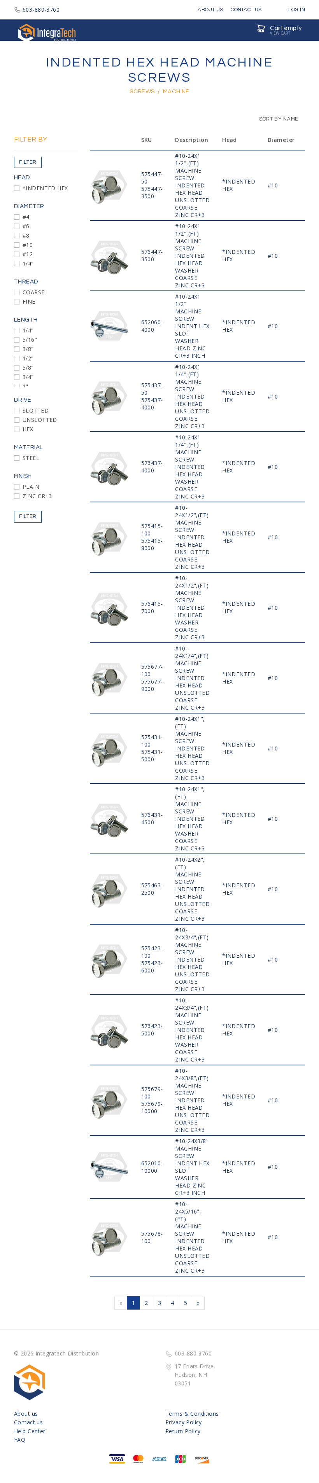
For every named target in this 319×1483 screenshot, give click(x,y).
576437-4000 (152, 466)
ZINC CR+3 (37, 496)
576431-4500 (152, 818)
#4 (26, 216)
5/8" (28, 367)
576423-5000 (152, 1029)
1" (25, 386)
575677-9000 (152, 685)
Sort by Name (278, 119)
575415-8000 (152, 544)
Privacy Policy (183, 1422)
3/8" (28, 349)
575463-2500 (152, 888)
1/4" (28, 263)
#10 (28, 244)
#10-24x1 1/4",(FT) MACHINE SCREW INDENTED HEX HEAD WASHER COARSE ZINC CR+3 (190, 467)
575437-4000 (152, 403)
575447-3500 (152, 192)
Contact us (28, 1422)
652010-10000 (152, 1166)
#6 (26, 226)
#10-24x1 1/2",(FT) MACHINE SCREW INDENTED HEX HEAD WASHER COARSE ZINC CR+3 (190, 255)
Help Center (30, 1431)
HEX (28, 429)
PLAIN (31, 486)
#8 (26, 235)
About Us (210, 9)
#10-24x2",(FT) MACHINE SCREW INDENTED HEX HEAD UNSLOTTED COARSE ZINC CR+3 (192, 889)
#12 (28, 254)
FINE (29, 301)
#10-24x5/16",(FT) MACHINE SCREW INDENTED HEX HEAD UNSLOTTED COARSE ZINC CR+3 (192, 1237)
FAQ (19, 1439)
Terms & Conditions (192, 1413)
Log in (296, 9)
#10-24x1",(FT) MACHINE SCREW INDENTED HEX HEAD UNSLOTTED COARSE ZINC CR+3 (192, 748)
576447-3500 (152, 255)
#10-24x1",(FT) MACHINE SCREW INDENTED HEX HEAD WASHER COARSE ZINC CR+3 (190, 818)
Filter (28, 162)
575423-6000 (152, 966)
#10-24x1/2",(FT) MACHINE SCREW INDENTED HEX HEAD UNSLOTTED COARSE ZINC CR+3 (192, 537)
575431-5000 (152, 755)
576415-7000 (152, 607)
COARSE (34, 292)
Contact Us (246, 9)
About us (26, 1413)
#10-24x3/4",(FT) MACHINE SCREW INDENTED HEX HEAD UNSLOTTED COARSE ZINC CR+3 (192, 959)
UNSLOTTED (40, 419)
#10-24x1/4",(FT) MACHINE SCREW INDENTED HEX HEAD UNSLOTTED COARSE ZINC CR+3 (192, 678)
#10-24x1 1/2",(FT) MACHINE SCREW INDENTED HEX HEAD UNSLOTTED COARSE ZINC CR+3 (192, 185)
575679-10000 (152, 1107)
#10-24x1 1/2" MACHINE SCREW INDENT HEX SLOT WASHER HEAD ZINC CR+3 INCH (192, 326)
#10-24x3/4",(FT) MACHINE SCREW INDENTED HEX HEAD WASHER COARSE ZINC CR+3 (192, 1030)
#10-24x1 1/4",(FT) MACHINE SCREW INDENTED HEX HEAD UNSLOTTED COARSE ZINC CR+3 (192, 396)
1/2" (28, 358)
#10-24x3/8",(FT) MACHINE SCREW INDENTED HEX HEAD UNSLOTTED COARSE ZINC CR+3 (192, 1100)
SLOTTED (36, 410)
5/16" (30, 339)
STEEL (31, 458)
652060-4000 (152, 325)
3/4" (28, 377)
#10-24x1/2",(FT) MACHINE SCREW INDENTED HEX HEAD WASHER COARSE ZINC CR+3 (192, 607)
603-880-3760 (41, 9)
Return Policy (182, 1431)
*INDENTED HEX (45, 188)
